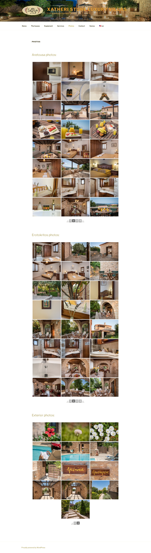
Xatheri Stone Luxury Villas (87, 9)
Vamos (92, 26)
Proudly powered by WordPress (33, 548)
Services (60, 26)
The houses (35, 26)
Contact (82, 26)
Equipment (48, 26)
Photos (71, 26)
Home (24, 26)
